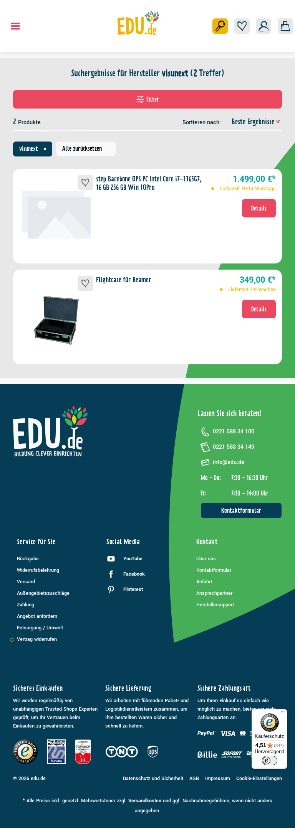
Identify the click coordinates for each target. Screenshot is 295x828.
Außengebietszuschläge (43, 593)
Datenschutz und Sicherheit (153, 778)
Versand (26, 581)
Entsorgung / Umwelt (40, 627)
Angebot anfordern (37, 616)
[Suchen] (220, 26)
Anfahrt (204, 581)
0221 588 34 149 (233, 447)
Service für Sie (36, 541)
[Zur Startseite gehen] (138, 22)
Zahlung (25, 604)
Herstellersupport (215, 604)
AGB (194, 778)
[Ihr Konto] (263, 26)
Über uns (206, 558)
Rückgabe (28, 558)
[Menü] (15, 26)
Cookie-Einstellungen (259, 778)
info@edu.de (228, 462)
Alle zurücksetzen (82, 148)
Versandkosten (144, 800)
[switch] (269, 760)
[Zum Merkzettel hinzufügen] (85, 182)
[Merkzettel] (242, 26)
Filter (152, 99)
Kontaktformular (241, 510)
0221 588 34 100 (233, 432)
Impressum (217, 778)
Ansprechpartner (214, 593)
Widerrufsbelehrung (38, 570)
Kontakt (207, 541)
